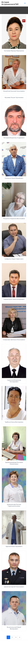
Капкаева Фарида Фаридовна (14, 51)
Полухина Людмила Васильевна (14, 218)
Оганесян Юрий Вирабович (14, 178)
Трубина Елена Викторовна (14, 422)
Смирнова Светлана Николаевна (14, 339)
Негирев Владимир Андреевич (14, 137)
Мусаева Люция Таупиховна (14, 97)
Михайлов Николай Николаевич (14, 91)
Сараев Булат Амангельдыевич (14, 299)
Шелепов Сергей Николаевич (14, 587)
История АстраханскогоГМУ (10, 3)
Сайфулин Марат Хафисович (14, 259)
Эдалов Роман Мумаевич (14, 546)
